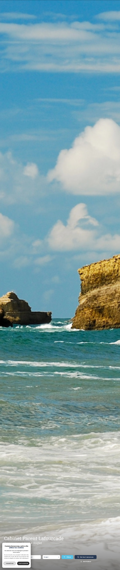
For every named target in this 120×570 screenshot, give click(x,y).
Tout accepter (23, 563)
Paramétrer (9, 563)
